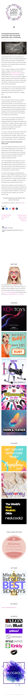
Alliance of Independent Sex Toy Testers (14, 294)
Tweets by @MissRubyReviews (8, 607)
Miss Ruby (22, 202)
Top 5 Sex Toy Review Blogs (8, 292)
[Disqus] (14, 242)
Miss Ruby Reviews (14, 12)
